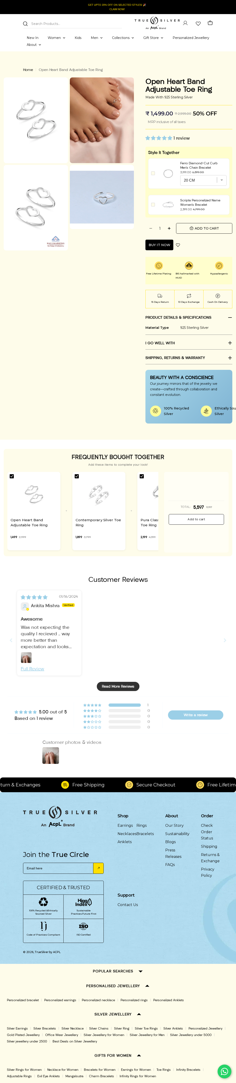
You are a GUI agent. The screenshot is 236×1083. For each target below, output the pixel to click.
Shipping (209, 846)
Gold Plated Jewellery (23, 1035)
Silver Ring (121, 1028)
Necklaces (127, 834)
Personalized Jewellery (205, 1028)
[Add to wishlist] (178, 245)
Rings (141, 825)
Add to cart (196, 519)
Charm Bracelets (101, 1076)
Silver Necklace (73, 1028)
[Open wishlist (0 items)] (197, 23)
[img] (34, 597)
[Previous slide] (11, 640)
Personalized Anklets (168, 1000)
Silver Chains (99, 1028)
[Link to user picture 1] (26, 657)
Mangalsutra (74, 1076)
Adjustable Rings (19, 1076)
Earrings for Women (136, 1070)
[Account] (185, 23)
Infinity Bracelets (188, 1070)
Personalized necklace (98, 1000)
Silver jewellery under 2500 (27, 1041)
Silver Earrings (17, 1028)
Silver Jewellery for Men (147, 1035)
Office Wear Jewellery (61, 1035)
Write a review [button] (196, 715)
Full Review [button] (32, 668)
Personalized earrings (60, 1000)
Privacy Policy (207, 872)
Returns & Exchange (210, 858)
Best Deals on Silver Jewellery (75, 1041)
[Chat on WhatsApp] (224, 1071)
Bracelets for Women (99, 1070)
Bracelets (145, 834)
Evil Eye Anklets (48, 1076)
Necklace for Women (62, 1070)
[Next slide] (225, 640)
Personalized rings (134, 1000)
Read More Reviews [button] (118, 686)
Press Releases (173, 853)
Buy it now (159, 245)
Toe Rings (163, 1070)
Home (28, 70)
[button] (159, 138)
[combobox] (72, 23)
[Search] (25, 23)
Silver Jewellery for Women (104, 1035)
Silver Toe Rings (146, 1028)
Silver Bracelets (44, 1028)
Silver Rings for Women (24, 1070)
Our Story (174, 825)
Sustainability (177, 834)
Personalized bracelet (23, 1000)
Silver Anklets (173, 1028)
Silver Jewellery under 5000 (191, 1035)
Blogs (170, 842)
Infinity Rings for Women (138, 1076)
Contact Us (128, 905)
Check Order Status (207, 831)
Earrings (125, 825)
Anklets (125, 842)
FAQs (170, 864)
